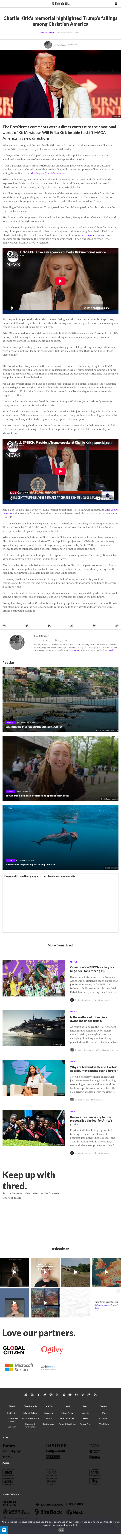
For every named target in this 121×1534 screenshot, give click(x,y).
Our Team (12, 1427)
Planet (10, 860)
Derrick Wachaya (26, 860)
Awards (49, 1418)
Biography (48, 1413)
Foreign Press (86, 1424)
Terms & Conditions (67, 1424)
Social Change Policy (30, 1418)
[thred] (61, 4)
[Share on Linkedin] (49, 625)
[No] (117, 1526)
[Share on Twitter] (26, 625)
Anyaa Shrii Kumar (27, 723)
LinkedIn (76, 650)
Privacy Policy (67, 1413)
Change (43, 33)
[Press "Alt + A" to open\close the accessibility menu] (4, 1530)
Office (104, 1413)
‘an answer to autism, (94, 235)
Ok (61, 1530)
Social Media (104, 1418)
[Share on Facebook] (4, 625)
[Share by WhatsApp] (71, 625)
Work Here (104, 1424)
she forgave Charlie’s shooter (47, 173)
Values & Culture (30, 1413)
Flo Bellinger (61, 45)
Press (85, 1418)
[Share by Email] (94, 625)
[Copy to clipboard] (116, 625)
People (52, 33)
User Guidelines (67, 1418)
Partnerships (48, 1424)
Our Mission (11, 1413)
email (110, 650)
